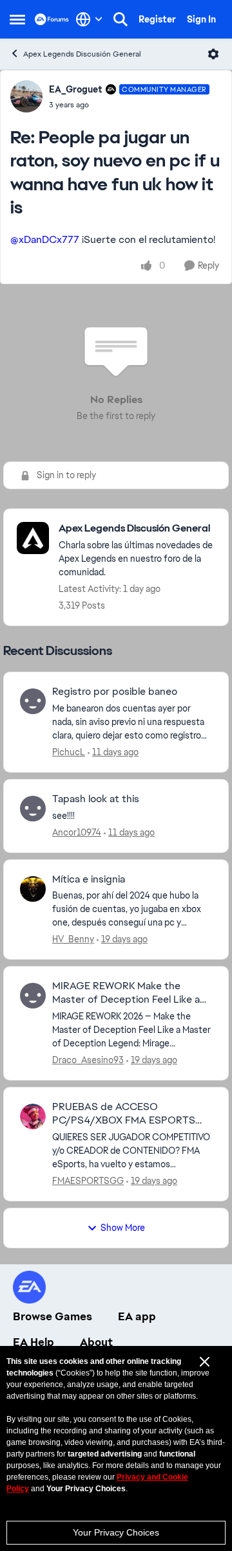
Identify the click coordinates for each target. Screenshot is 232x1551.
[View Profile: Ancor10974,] (33, 808)
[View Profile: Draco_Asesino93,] (33, 996)
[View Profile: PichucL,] (33, 701)
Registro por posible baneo (114, 691)
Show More (123, 1227)
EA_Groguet (75, 89)
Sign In (201, 19)
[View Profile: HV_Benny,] (33, 889)
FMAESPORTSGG (88, 1181)
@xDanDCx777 (44, 239)
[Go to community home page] (52, 18)
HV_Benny (73, 939)
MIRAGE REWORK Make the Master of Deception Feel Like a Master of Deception (126, 993)
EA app (137, 1316)
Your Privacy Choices (116, 1532)
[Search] (120, 19)
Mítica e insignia (88, 879)
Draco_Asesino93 (88, 1060)
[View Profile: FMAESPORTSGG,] (33, 1116)
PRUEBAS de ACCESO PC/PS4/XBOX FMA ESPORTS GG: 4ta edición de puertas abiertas (123, 1113)
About (96, 1342)
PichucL (68, 752)
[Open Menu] (213, 54)
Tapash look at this (95, 799)
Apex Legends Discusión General (82, 54)
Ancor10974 (76, 832)
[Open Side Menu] (17, 19)
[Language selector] (89, 19)
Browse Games (52, 1316)
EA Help (33, 1342)
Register (157, 19)
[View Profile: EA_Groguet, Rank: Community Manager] (26, 96)
